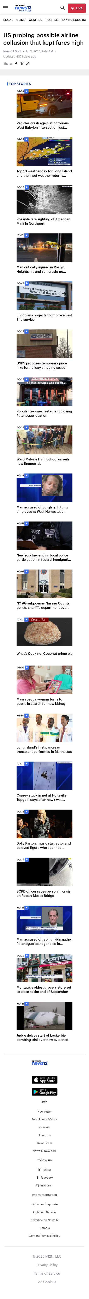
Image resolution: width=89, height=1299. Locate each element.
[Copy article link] (27, 63)
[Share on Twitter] (22, 63)
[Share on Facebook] (16, 63)
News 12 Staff (12, 51)
